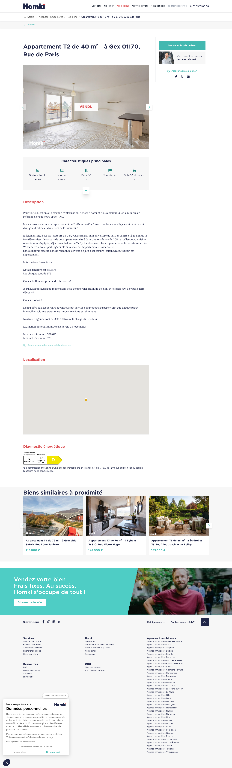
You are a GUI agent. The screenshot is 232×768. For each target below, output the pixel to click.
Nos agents (90, 651)
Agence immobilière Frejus (159, 679)
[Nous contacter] (188, 77)
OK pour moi (53, 752)
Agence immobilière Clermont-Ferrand (165, 670)
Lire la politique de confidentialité (20, 742)
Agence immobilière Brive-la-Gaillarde (164, 664)
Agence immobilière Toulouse (160, 749)
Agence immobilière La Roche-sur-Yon (165, 689)
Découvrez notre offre (30, 602)
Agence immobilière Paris (159, 727)
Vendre (96, 6)
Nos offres (90, 641)
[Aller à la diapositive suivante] (149, 107)
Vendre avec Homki (32, 641)
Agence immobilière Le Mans (160, 692)
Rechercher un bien (32, 651)
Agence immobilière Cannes (160, 667)
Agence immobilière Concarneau (162, 673)
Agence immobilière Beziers (160, 651)
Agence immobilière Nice (158, 717)
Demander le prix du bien (182, 45)
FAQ (25, 667)
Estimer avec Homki (32, 645)
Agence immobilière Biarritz (160, 654)
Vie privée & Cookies (95, 670)
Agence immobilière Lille (158, 695)
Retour (31, 25)
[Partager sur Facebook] (176, 77)
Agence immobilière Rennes (160, 736)
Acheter (109, 6)
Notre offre (140, 6)
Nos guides (158, 6)
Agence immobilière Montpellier (162, 708)
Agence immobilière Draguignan (162, 676)
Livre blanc (28, 677)
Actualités (28, 674)
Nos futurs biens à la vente (97, 648)
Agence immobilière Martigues (161, 705)
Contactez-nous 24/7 (183, 622)
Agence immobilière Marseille (160, 701)
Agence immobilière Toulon (159, 746)
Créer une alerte (30, 654)
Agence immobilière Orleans (160, 724)
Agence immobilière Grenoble (161, 682)
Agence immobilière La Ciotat (161, 686)
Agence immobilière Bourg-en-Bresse (164, 660)
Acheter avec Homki (32, 648)
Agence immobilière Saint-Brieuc (162, 739)
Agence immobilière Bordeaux (161, 657)
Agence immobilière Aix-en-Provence (164, 641)
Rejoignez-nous (155, 622)
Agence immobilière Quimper (160, 733)
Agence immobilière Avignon (160, 648)
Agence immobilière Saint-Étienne (163, 743)
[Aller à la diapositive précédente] (23, 107)
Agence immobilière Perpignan (161, 730)
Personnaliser (20, 752)
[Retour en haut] (205, 622)
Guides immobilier (31, 670)
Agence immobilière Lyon (159, 698)
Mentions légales (93, 667)
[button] (6, 762)
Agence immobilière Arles (159, 645)
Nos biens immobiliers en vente (99, 645)
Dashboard (90, 654)
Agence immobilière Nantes (160, 711)
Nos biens (123, 6)
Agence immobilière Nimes (159, 720)
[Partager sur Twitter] (182, 77)
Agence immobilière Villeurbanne (162, 752)
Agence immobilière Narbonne (161, 714)
